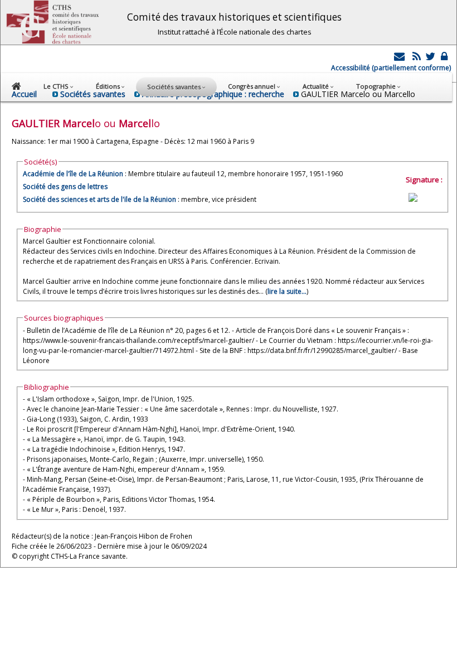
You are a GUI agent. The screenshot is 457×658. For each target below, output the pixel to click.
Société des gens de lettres (65, 186)
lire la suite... (287, 291)
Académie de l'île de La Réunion (73, 173)
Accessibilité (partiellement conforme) (391, 67)
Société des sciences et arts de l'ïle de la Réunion (99, 199)
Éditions (108, 86)
